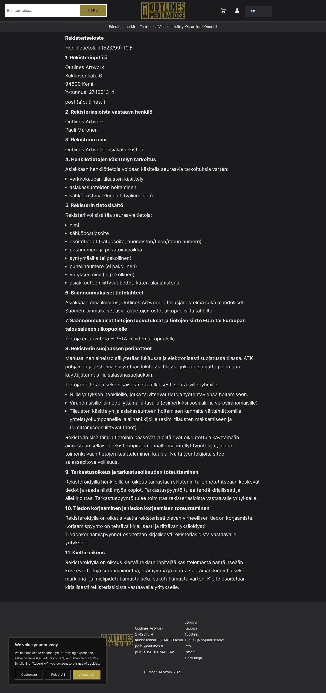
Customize (29, 674)
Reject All (58, 674)
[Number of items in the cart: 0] (223, 10)
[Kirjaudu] (237, 10)
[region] (57, 661)
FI (257, 11)
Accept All (86, 674)
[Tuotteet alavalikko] (156, 27)
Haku (93, 10)
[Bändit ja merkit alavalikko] (137, 27)
